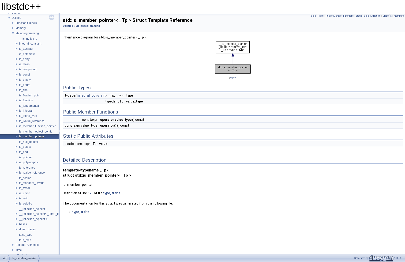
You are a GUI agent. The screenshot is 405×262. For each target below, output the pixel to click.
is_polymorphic (29, 162)
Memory (20, 28)
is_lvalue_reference (32, 121)
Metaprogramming (27, 33)
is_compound (28, 69)
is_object (25, 146)
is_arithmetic (27, 54)
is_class (24, 64)
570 (90, 193)
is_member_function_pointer (37, 126)
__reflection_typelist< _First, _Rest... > (43, 214)
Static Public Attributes (368, 15)
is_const (24, 74)
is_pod (23, 152)
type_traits (111, 193)
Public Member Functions (340, 15)
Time (18, 250)
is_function (26, 100)
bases (23, 224)
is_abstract (26, 48)
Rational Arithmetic (27, 245)
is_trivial (24, 188)
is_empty (25, 79)
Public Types (317, 15)
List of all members (393, 15)
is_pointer (25, 157)
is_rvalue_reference (32, 172)
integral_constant (30, 43)
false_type (25, 234)
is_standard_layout (31, 183)
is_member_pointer (31, 136)
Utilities (16, 17)
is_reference (27, 167)
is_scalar (25, 178)
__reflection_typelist (32, 209)
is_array (24, 59)
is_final (23, 90)
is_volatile (25, 203)
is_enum (24, 85)
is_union (24, 193)
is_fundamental (29, 105)
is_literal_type (28, 116)
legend (233, 77)
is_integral (26, 110)
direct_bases (27, 229)
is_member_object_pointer (36, 131)
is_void (23, 198)
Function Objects (26, 23)
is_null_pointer (28, 142)
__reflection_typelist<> (33, 219)
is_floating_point (29, 95)
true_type (25, 240)
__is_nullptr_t (28, 38)
